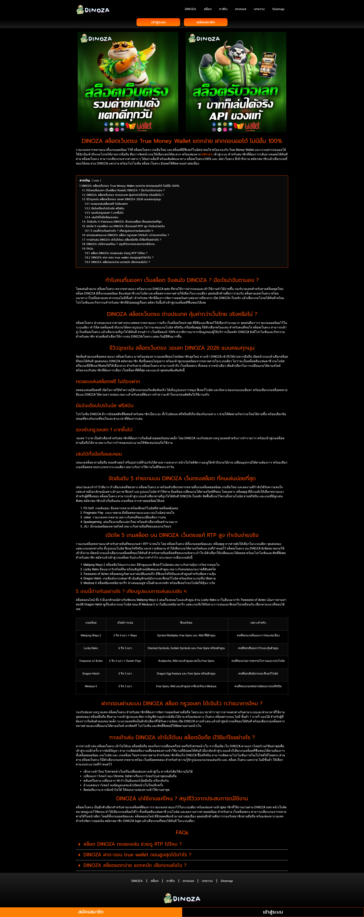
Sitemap (278, 9)
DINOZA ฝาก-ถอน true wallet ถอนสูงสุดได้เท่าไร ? (137, 854)
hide (96, 180)
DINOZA (190, 9)
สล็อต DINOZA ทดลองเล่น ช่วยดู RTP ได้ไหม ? (132, 844)
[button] (182, 844)
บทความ (259, 9)
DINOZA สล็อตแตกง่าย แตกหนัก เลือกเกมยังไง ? (134, 865)
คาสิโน (223, 9)
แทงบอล (240, 9)
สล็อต (208, 9)
